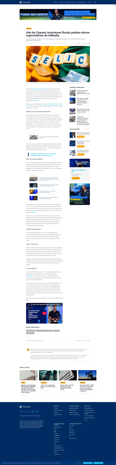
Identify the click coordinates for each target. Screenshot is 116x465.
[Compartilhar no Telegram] (86, 43)
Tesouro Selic (57, 454)
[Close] (114, 463)
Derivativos (56, 441)
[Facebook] (25, 411)
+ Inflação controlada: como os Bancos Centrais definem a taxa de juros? (43, 154)
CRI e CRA (71, 430)
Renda (33, 212)
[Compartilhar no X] (76, 43)
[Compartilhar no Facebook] (81, 43)
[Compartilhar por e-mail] (89, 43)
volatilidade (29, 275)
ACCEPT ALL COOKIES (98, 462)
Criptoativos (57, 437)
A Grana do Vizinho (88, 415)
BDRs (55, 431)
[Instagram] (21, 411)
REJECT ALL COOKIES (88, 462)
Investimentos (30, 333)
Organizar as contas (73, 412)
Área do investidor (88, 410)
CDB (70, 428)
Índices (55, 452)
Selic (54, 106)
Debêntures (71, 432)
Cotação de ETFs (58, 445)
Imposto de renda (58, 414)
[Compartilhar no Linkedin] (84, 43)
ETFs (55, 443)
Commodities (57, 435)
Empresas (56, 412)
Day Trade (56, 439)
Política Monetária (37, 89)
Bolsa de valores (31, 330)
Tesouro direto (72, 438)
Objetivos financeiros (74, 408)
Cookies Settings (78, 462)
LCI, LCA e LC (72, 434)
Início (21, 24)
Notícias (25, 24)
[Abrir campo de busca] (95, 2)
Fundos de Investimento (59, 450)
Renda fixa (71, 425)
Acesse (75, 178)
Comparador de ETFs (58, 448)
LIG (70, 436)
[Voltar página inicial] (25, 2)
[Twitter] (28, 411)
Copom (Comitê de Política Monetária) (44, 330)
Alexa (85, 420)
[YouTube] (36, 411)
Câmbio (55, 433)
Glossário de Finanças (89, 417)
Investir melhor (72, 410)
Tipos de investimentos (74, 414)
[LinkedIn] (32, 411)
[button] (55, 2)
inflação (56, 330)
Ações (55, 429)
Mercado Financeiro (58, 410)
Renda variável (57, 427)
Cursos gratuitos (88, 408)
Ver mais (86, 129)
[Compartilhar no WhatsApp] (78, 43)
